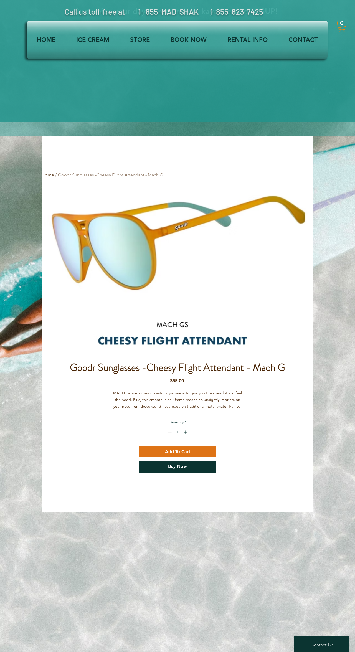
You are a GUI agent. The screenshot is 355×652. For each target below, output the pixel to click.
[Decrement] (169, 432)
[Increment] (185, 432)
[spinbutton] (177, 432)
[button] (341, 26)
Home (48, 174)
